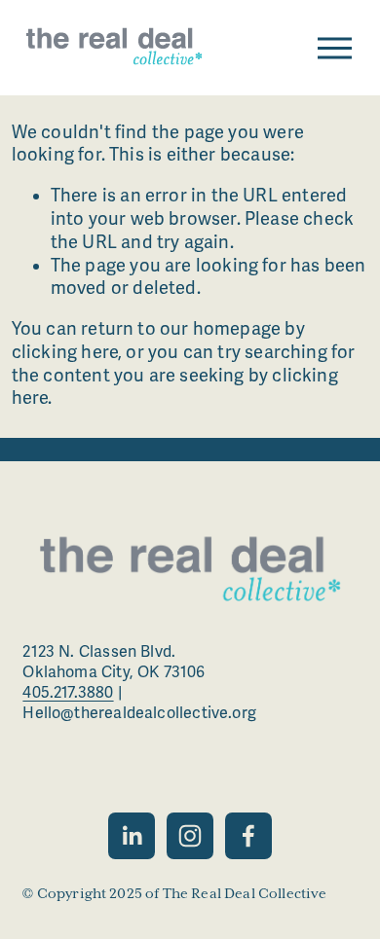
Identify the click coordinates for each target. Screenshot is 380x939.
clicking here (65, 352)
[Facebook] (248, 836)
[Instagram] (190, 836)
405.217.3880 (67, 693)
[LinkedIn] (131, 836)
